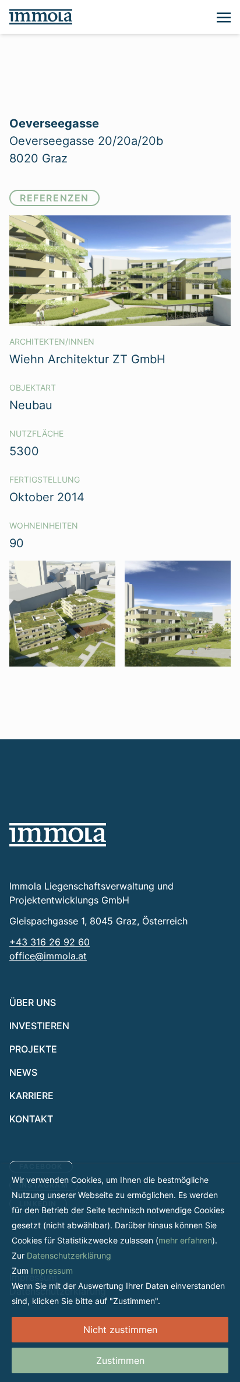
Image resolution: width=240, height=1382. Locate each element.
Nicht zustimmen (120, 1329)
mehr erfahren (185, 1240)
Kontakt (31, 1118)
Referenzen (54, 197)
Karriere (31, 1095)
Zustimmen (120, 1360)
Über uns (32, 1002)
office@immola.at (48, 955)
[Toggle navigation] (224, 16)
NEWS (23, 1072)
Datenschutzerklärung (69, 1255)
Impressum (52, 1270)
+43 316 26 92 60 (49, 941)
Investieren (39, 1025)
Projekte (33, 1048)
